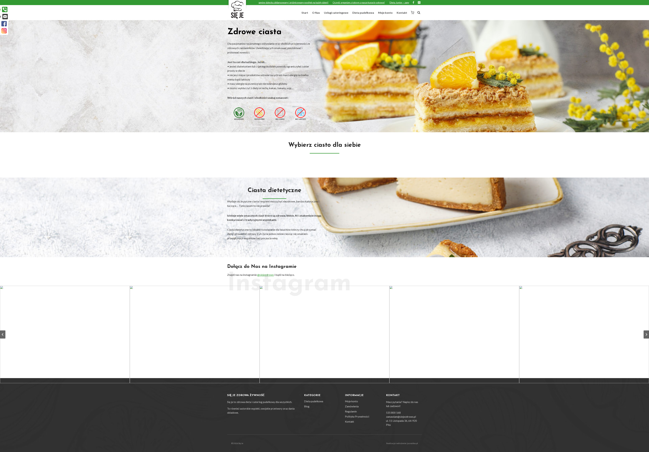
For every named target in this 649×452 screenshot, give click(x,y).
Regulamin (351, 411)
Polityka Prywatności (357, 416)
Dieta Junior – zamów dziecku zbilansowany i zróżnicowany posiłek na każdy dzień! (381, 2)
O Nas (316, 12)
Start (305, 12)
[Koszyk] (412, 12)
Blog (306, 406)
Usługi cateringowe (336, 12)
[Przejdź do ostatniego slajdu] (2, 334)
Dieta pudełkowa (363, 12)
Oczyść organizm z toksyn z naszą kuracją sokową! (307, 2)
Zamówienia (352, 406)
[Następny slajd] (646, 334)
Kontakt (402, 12)
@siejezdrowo (265, 274)
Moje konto (385, 12)
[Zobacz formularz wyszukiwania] (419, 13)
